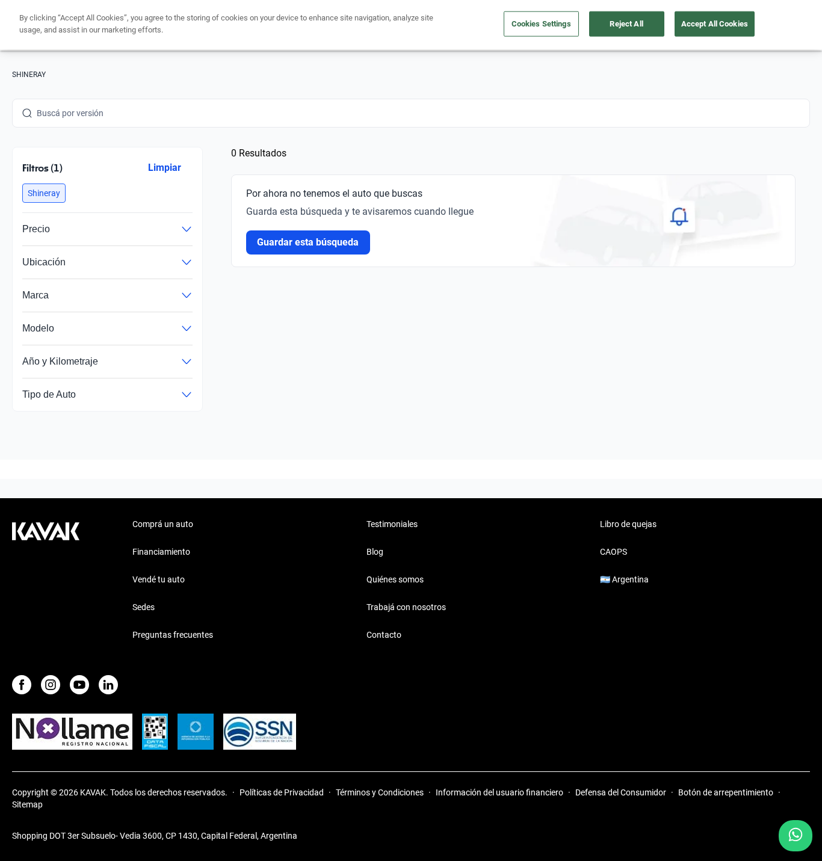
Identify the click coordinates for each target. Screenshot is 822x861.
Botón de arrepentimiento (725, 792)
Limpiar (164, 167)
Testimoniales (392, 524)
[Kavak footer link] (45, 580)
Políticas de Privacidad (281, 792)
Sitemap (27, 804)
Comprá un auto (162, 524)
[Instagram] (50, 684)
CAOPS (613, 552)
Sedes (143, 607)
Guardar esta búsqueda (308, 242)
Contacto (383, 635)
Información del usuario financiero (499, 792)
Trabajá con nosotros (406, 607)
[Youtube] (79, 684)
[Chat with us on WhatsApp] (795, 835)
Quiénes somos (395, 579)
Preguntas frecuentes (172, 635)
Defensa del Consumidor (620, 792)
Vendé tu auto (158, 579)
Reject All (626, 23)
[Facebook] (21, 684)
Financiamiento (161, 552)
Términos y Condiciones (380, 792)
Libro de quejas (628, 524)
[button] (44, 193)
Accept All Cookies (714, 23)
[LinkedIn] (108, 684)
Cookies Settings (541, 23)
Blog (374, 552)
